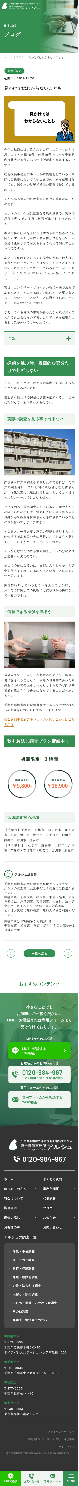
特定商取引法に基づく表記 (44, 1439)
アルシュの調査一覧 (20, 1237)
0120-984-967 (44, 1159)
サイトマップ (67, 1446)
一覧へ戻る (39, 953)
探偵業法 (69, 1439)
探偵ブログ (14, 70)
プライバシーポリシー (61, 1431)
